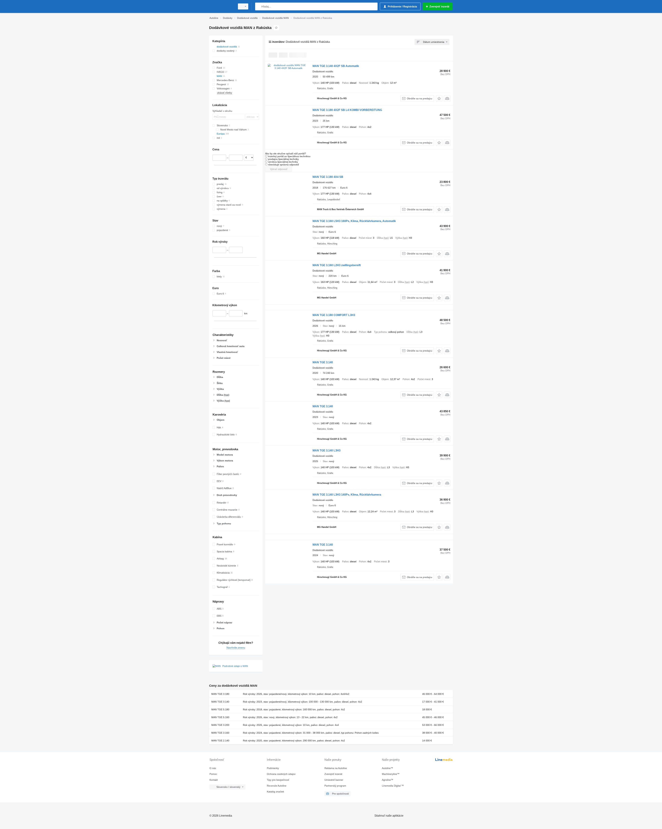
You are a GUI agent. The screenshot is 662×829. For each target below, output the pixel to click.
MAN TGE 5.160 (220, 717)
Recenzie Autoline (276, 785)
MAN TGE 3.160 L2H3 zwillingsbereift (337, 265)
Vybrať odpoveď (278, 169)
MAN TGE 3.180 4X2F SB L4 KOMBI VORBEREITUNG (347, 109)
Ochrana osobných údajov (281, 774)
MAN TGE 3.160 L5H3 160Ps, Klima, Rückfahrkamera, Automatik (354, 221)
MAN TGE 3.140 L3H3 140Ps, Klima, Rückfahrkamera (347, 494)
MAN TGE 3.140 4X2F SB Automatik (336, 66)
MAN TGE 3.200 (220, 725)
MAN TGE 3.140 (323, 362)
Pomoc (213, 774)
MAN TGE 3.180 (220, 694)
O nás (212, 768)
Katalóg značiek (275, 791)
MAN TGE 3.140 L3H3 (326, 450)
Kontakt (213, 779)
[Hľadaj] (258, 6)
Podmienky (273, 768)
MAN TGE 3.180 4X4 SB (328, 176)
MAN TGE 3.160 (220, 732)
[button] (439, 98)
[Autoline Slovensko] (221, 6)
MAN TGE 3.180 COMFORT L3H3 (334, 315)
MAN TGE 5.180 (220, 709)
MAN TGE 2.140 (220, 740)
